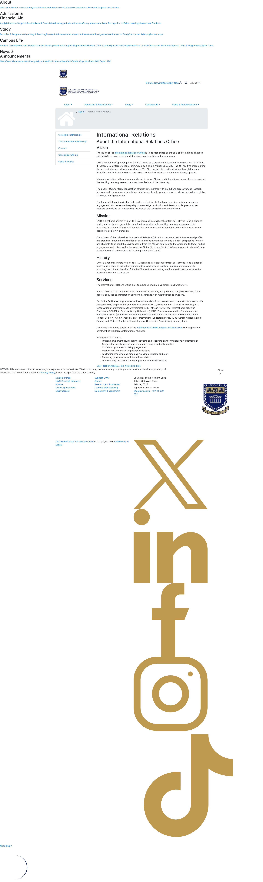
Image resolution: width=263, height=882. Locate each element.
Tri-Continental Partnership (72, 141)
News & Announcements (184, 104)
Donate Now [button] (152, 82)
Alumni (98, 381)
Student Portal (63, 377)
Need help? (6, 846)
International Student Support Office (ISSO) (159, 327)
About (67, 104)
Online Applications (65, 387)
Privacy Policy (48, 372)
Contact (62, 148)
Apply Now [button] (173, 82)
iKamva (59, 384)
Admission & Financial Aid (97, 104)
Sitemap (90, 441)
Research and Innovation (107, 384)
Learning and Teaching (106, 387)
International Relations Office (130, 152)
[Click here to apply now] (17, 846)
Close (220, 372)
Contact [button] (163, 82)
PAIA (83, 441)
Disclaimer (60, 441)
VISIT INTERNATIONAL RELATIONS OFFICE (119, 366)
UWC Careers (62, 391)
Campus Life (151, 104)
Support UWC (102, 377)
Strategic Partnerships (70, 134)
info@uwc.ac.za (142, 391)
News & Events (66, 161)
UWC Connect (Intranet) (67, 381)
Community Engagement (107, 391)
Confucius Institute (68, 155)
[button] (79, 73)
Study (128, 104)
